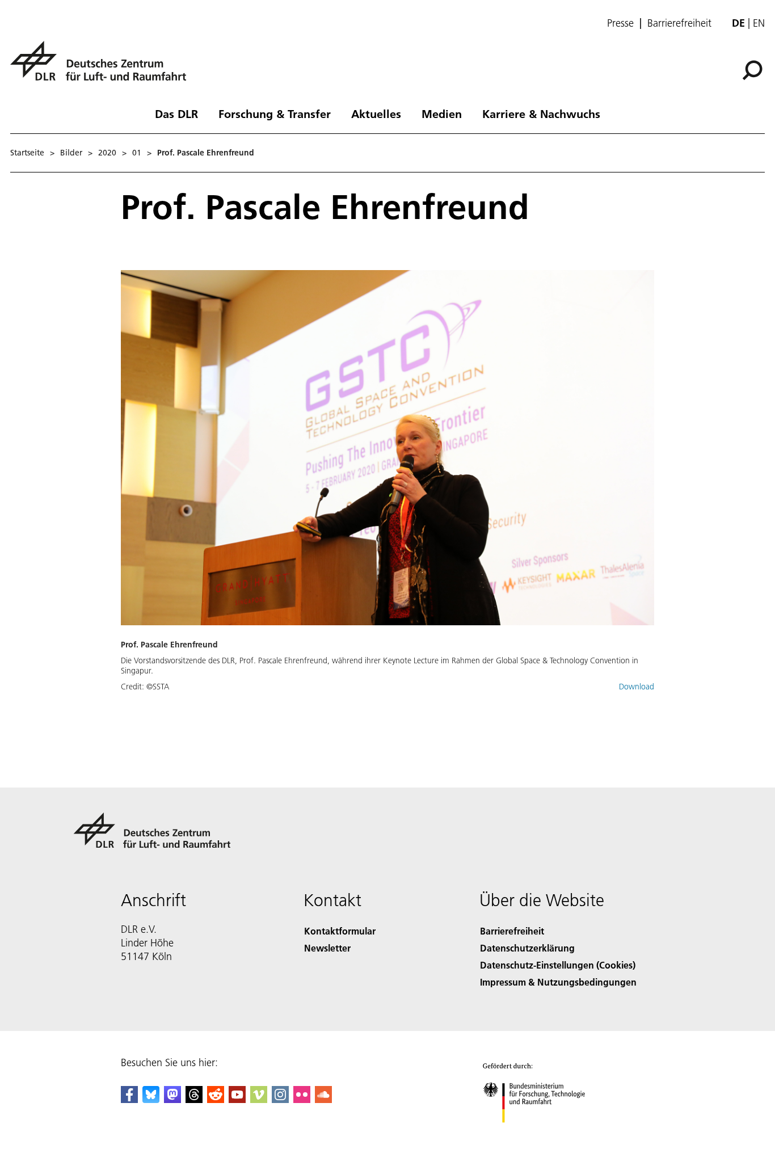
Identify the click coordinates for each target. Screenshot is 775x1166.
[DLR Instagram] (280, 1099)
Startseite (27, 153)
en (759, 23)
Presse (620, 23)
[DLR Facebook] (129, 1099)
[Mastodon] (172, 1099)
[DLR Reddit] (215, 1099)
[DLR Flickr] (301, 1099)
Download (636, 686)
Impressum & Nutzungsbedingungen (558, 982)
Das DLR (176, 113)
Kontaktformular (340, 931)
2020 (107, 153)
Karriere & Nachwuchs (541, 113)
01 (136, 153)
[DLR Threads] (194, 1099)
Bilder (71, 153)
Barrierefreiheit (679, 23)
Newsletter (327, 948)
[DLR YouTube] (237, 1099)
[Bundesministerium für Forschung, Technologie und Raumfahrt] (545, 1133)
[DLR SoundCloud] (323, 1099)
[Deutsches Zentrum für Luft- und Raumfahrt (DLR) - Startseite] (102, 67)
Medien (442, 113)
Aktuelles (376, 113)
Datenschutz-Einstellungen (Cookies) (557, 965)
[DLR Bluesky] (150, 1099)
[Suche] (753, 69)
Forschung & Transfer (274, 113)
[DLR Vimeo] (258, 1099)
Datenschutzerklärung (527, 948)
